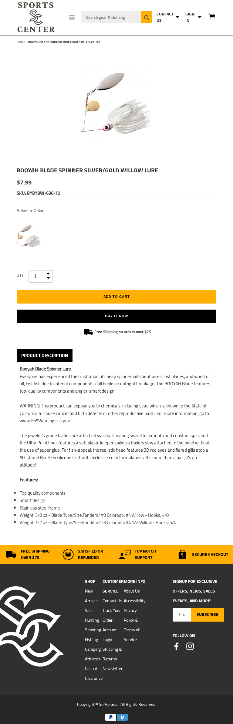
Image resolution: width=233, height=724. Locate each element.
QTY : (21, 275)
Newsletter (113, 669)
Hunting (92, 620)
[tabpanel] (116, 103)
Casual (91, 669)
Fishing (91, 639)
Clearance (94, 678)
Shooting (93, 630)
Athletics (93, 659)
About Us (132, 591)
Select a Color (30, 210)
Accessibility (135, 601)
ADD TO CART (116, 296)
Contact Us (112, 601)
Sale (89, 610)
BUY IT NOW (116, 316)
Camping (93, 649)
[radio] (29, 236)
